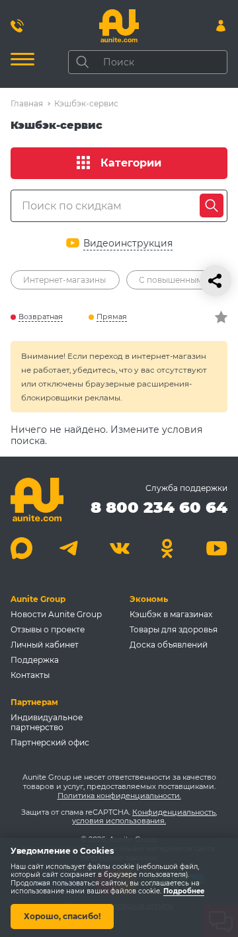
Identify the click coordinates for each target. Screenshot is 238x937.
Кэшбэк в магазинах (171, 614)
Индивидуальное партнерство (47, 722)
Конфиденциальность (174, 812)
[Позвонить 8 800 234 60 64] (17, 25)
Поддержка (35, 660)
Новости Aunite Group (56, 614)
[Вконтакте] (119, 548)
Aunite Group (38, 599)
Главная (27, 103)
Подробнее (183, 891)
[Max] (21, 548)
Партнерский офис (50, 742)
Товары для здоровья (174, 629)
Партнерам (34, 702)
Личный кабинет (45, 645)
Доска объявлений (169, 645)
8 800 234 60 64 (159, 507)
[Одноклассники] (167, 548)
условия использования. (119, 820)
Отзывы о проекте (48, 629)
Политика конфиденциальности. (119, 795)
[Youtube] (216, 548)
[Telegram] (70, 548)
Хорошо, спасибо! (62, 916)
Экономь (149, 599)
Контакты (30, 675)
